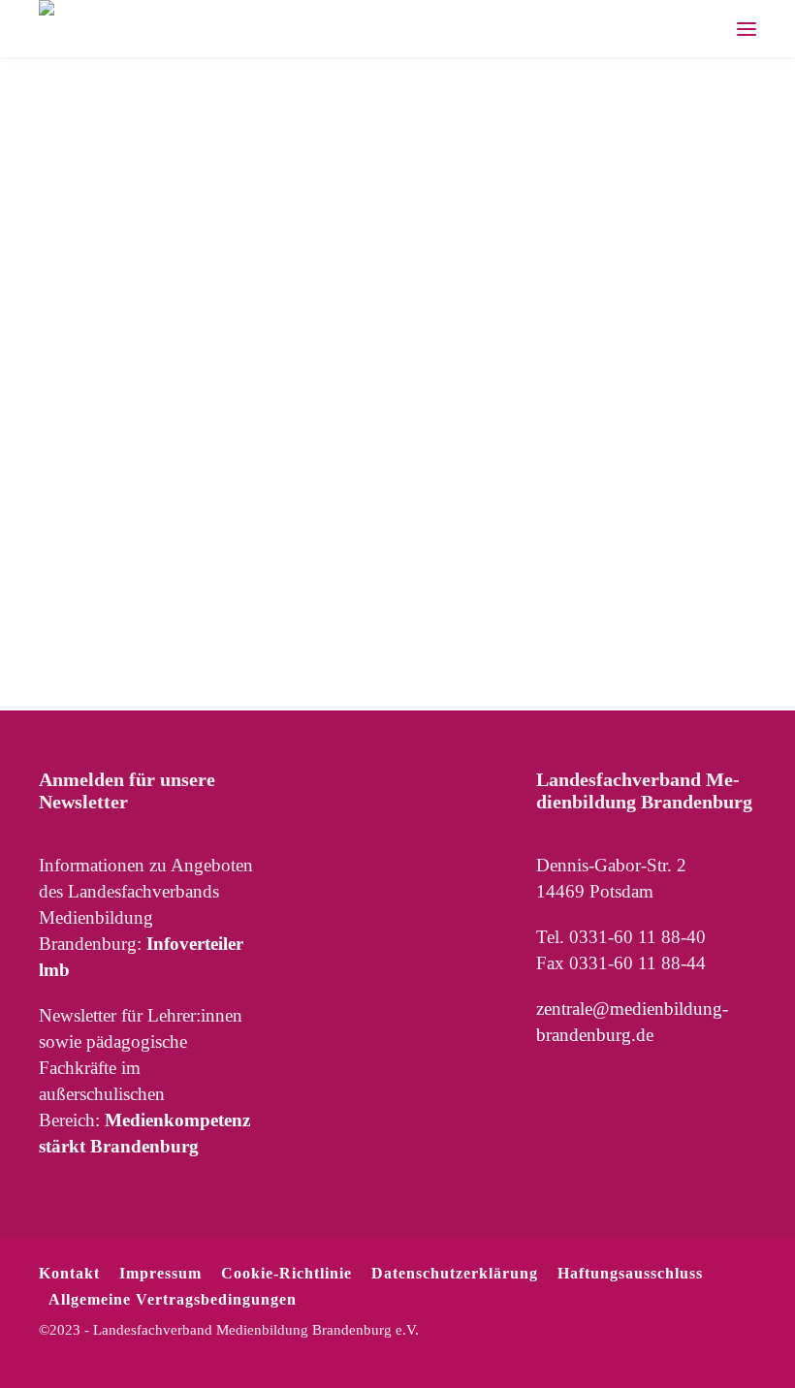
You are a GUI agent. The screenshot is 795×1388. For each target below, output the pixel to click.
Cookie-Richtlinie (286, 1273)
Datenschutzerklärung (454, 1273)
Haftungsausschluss (630, 1273)
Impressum (160, 1273)
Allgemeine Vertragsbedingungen (172, 1299)
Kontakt (69, 1273)
